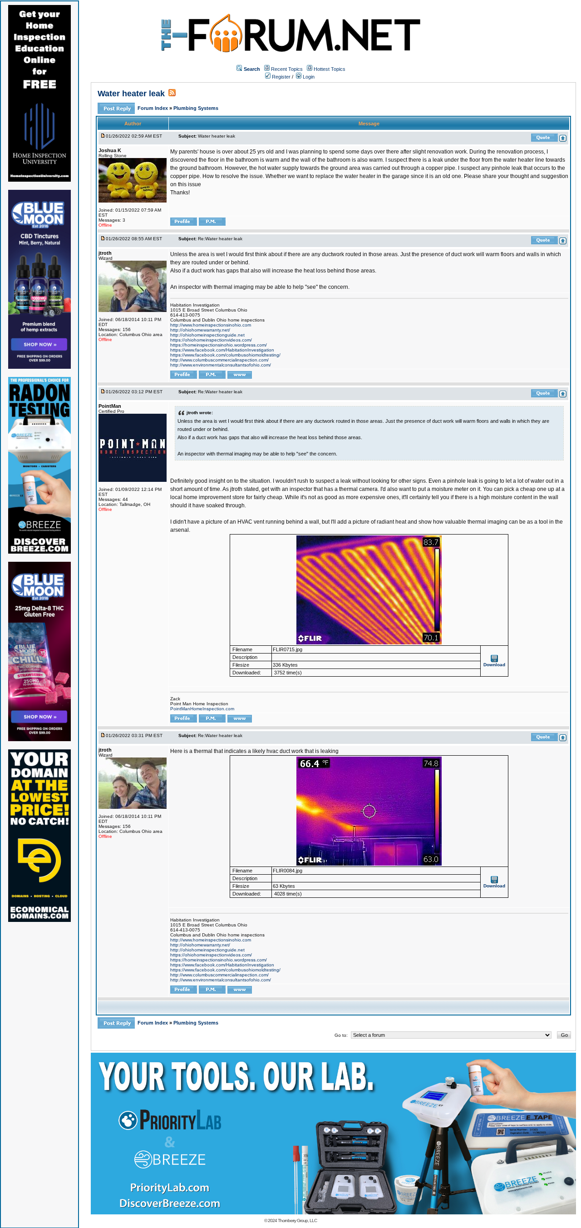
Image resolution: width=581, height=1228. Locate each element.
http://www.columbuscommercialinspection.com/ (219, 359)
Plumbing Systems (195, 108)
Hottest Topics (329, 69)
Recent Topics (287, 69)
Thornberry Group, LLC (297, 1220)
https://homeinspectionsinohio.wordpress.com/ (218, 344)
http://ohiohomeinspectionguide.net (207, 334)
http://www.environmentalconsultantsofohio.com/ (220, 364)
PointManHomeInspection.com (202, 708)
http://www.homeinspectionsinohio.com (210, 324)
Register (280, 76)
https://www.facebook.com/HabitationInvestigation (222, 349)
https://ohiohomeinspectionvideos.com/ (211, 339)
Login (308, 76)
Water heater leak (131, 93)
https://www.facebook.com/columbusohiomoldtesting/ (225, 354)
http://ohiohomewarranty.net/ (200, 329)
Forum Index (153, 108)
